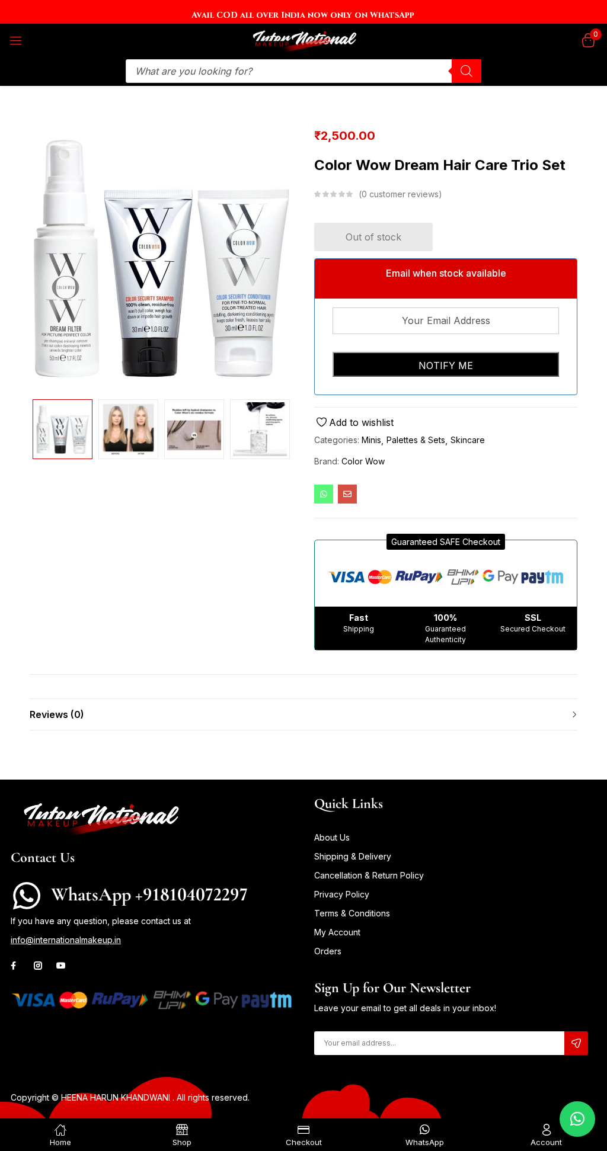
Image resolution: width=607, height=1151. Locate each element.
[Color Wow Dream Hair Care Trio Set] (323, 494)
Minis (371, 440)
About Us (332, 837)
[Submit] (576, 1043)
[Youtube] (61, 965)
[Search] (466, 71)
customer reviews (400, 194)
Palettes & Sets (415, 440)
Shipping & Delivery (352, 856)
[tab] (303, 714)
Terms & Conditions (352, 913)
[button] (445, 542)
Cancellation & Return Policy (369, 875)
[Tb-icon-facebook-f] (15, 965)
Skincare (468, 440)
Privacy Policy (341, 894)
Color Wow (363, 461)
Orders (327, 951)
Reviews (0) (57, 714)
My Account (337, 932)
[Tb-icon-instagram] (38, 965)
